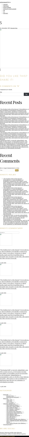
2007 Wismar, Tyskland (13, 409)
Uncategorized (7, 424)
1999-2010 (9, 401)
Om (4, 10)
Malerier (5, 398)
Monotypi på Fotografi (12, 397)
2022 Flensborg (10, 418)
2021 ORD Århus (11, 416)
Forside (5, 4)
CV (4, 12)
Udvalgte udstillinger (9, 9)
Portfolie (6, 6)
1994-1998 (9, 399)
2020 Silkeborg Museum (13, 415)
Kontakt (5, 13)
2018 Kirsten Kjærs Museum (14, 412)
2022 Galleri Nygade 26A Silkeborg (16, 419)
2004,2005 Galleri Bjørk (12, 406)
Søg (1, 92)
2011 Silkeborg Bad (11, 410)
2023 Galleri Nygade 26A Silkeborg (16, 423)
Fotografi (5, 394)
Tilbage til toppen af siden (7, 436)
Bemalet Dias (13, 28)
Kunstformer (7, 7)
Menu (9, 2)
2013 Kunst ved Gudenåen (13, 411)
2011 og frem (10, 402)
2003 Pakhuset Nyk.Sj (12, 405)
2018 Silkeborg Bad (11, 414)
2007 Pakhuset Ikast (12, 407)
